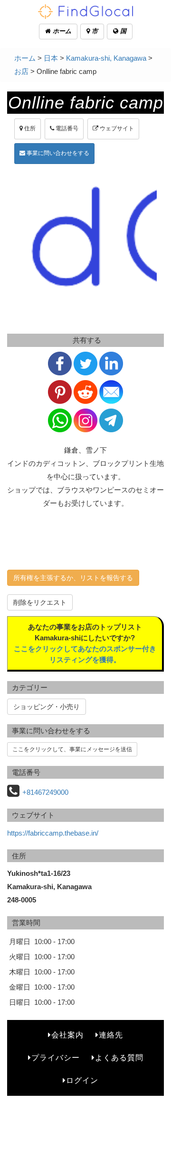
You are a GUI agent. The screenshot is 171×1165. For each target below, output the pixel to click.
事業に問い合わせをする (57, 153)
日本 (51, 58)
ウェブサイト (116, 128)
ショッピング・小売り (46, 706)
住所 (29, 128)
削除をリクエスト (39, 602)
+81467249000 (45, 792)
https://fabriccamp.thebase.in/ (52, 833)
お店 (21, 71)
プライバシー (55, 1058)
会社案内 (67, 1035)
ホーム (61, 31)
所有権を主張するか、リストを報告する (73, 578)
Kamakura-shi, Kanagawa (106, 58)
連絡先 (111, 1035)
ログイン (82, 1080)
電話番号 (66, 128)
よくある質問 (119, 1058)
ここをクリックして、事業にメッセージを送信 (72, 749)
